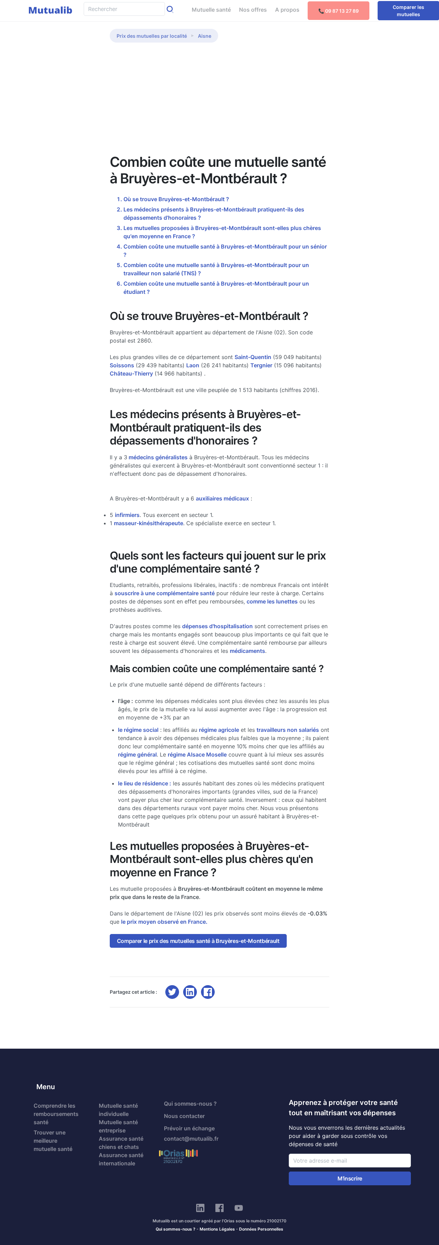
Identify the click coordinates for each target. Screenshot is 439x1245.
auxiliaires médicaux (222, 498)
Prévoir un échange (189, 1128)
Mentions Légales (217, 1229)
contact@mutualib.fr (191, 1138)
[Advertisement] (219, 102)
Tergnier (261, 365)
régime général (137, 754)
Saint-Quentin (253, 357)
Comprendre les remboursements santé (56, 1114)
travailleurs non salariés (288, 729)
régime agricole (219, 729)
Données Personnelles (261, 1229)
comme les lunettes (272, 601)
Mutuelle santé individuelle (118, 1109)
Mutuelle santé (211, 9)
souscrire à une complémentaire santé (165, 593)
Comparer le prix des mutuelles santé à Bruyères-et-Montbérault (198, 940)
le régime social (138, 729)
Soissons (122, 365)
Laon (192, 365)
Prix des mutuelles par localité (152, 36)
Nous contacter (184, 1116)
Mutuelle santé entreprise (118, 1126)
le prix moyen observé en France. (164, 921)
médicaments (247, 650)
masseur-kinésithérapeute (148, 523)
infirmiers (127, 514)
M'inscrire (349, 1178)
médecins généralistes (157, 457)
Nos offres (253, 9)
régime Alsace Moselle (197, 754)
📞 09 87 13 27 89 (338, 11)
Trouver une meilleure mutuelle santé (53, 1140)
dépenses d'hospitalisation (217, 626)
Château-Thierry (131, 373)
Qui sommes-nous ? (190, 1103)
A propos (287, 9)
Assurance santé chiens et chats (121, 1142)
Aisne (204, 36)
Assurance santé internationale (121, 1159)
